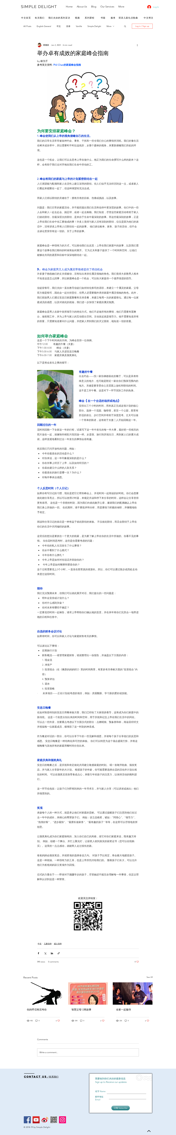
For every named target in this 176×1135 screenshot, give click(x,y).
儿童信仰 (48, 943)
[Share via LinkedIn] (52, 953)
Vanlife (79, 26)
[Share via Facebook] (38, 953)
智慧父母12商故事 (81, 1009)
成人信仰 (58, 943)
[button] (125, 26)
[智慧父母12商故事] (88, 993)
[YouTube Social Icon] (36, 1119)
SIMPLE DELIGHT (39, 6)
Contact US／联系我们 (41, 1076)
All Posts (27, 26)
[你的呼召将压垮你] (43, 993)
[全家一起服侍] (132, 993)
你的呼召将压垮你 (37, 1009)
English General (44, 26)
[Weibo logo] (44, 1119)
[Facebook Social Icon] (27, 1119)
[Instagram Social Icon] (62, 1119)
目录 (68, 26)
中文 (59, 26)
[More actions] (137, 45)
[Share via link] (58, 953)
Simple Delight (94, 26)
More (109, 26)
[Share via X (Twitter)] (45, 953)
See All (150, 977)
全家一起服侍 (123, 1009)
